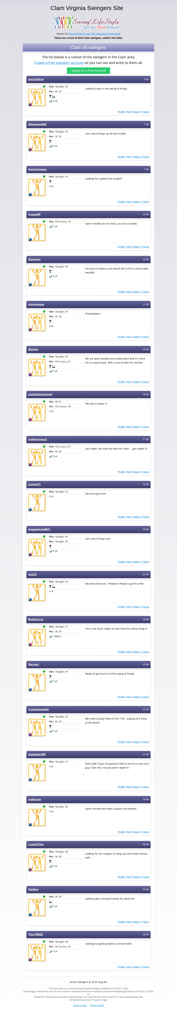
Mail (129, 111)
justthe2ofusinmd (40, 394)
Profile (121, 111)
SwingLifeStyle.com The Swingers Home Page (94, 33)
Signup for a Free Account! (88, 70)
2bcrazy (33, 664)
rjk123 (32, 574)
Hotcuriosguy (37, 169)
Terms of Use (79, 1005)
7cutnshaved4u (38, 709)
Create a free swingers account (59, 62)
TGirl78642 (35, 934)
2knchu (33, 349)
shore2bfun (36, 79)
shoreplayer (36, 304)
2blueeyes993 (37, 124)
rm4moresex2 (37, 439)
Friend (145, 111)
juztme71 (34, 484)
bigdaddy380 (36, 754)
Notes (136, 111)
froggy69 (34, 214)
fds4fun (33, 889)
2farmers (34, 259)
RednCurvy (35, 619)
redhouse (34, 799)
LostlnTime (36, 844)
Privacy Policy (97, 1005)
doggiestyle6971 (39, 529)
